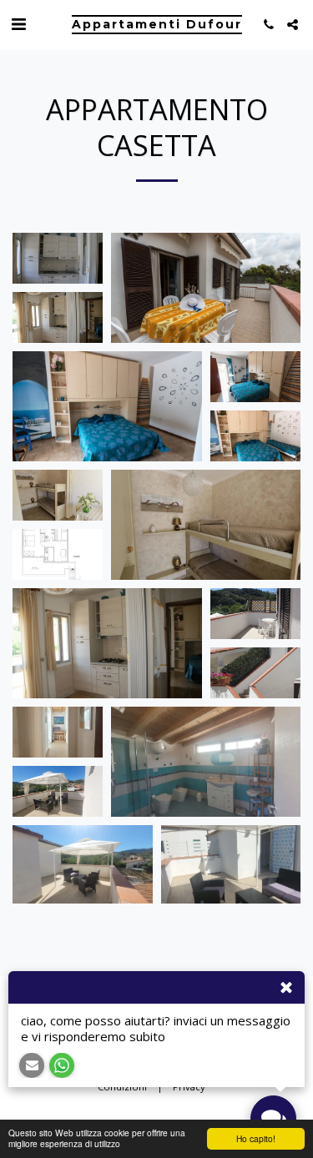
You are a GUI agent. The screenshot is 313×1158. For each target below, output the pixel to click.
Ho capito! (255, 1138)
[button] (18, 24)
